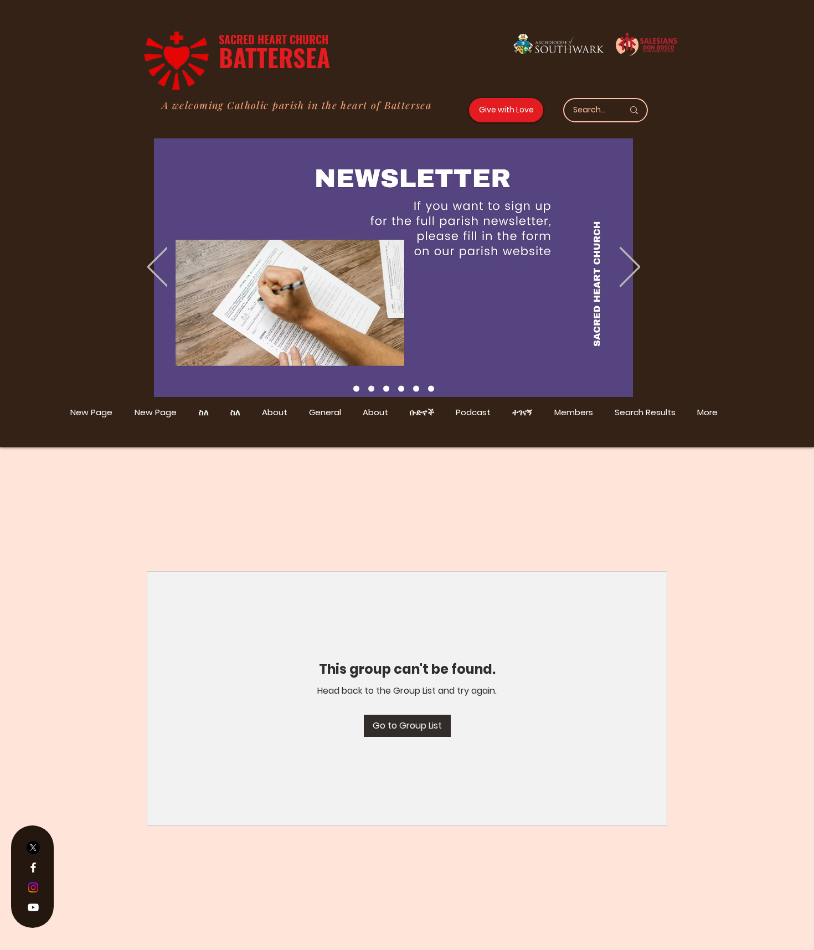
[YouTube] (33, 907)
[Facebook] (33, 867)
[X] (33, 847)
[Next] (630, 267)
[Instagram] (33, 887)
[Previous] (157, 267)
